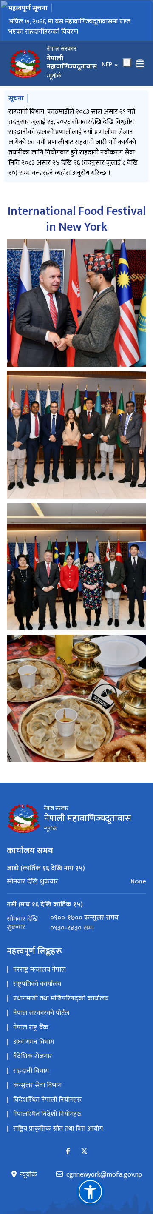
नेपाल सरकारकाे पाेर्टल (41, 1007)
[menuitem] (76, 876)
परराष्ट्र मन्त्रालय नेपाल (39, 964)
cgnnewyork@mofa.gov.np (104, 1169)
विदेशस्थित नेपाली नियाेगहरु (47, 1094)
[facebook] (68, 1146)
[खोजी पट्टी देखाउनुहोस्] (127, 62)
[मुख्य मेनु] (140, 64)
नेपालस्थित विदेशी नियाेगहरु (47, 1108)
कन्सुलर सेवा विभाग (37, 1080)
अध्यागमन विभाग (33, 1036)
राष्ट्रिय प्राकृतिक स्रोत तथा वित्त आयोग (58, 1123)
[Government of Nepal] (25, 64)
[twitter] (84, 1146)
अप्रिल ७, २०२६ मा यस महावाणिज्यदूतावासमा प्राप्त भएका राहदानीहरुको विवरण (69, 26)
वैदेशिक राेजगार (32, 1051)
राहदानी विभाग (31, 1065)
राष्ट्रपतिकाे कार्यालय (37, 978)
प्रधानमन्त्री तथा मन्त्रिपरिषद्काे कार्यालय (60, 993)
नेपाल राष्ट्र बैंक (30, 1022)
